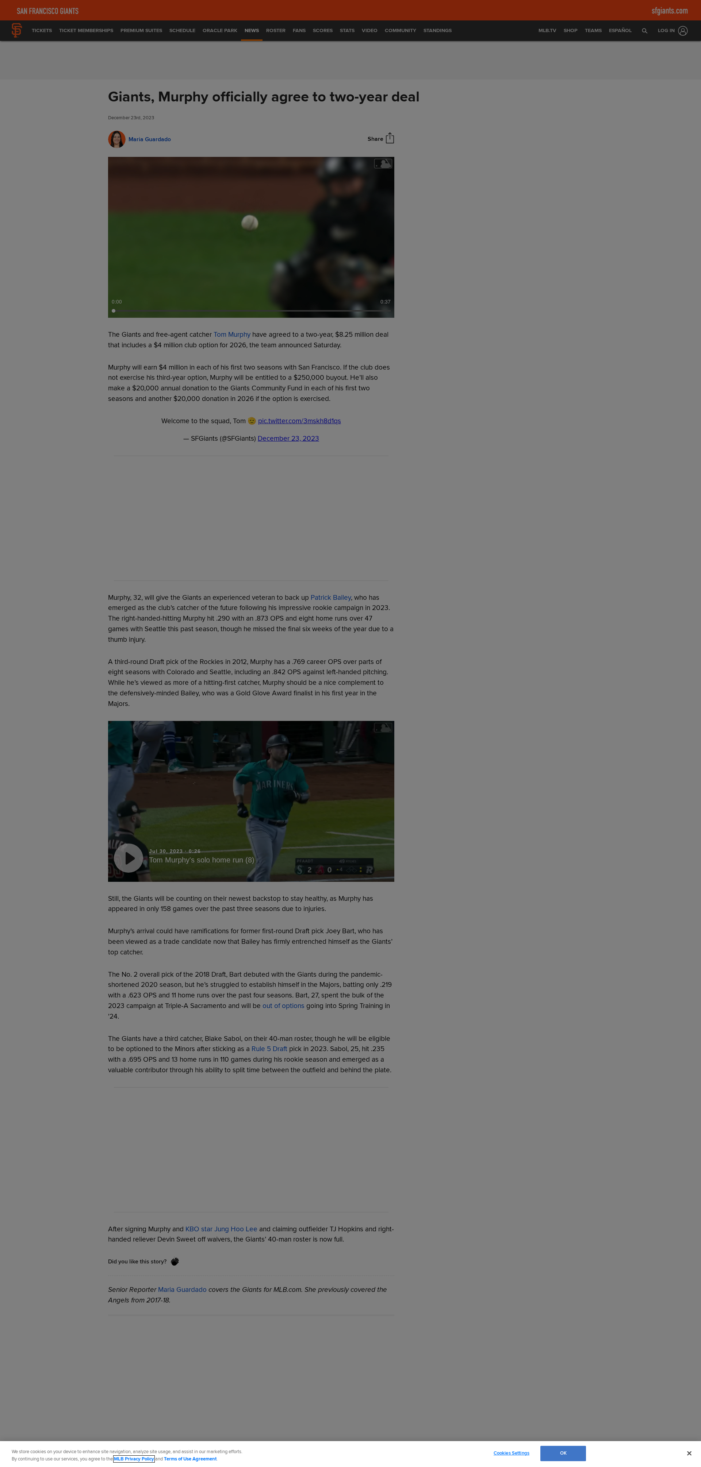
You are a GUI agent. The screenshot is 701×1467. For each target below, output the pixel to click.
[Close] (689, 1453)
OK (563, 1453)
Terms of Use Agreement (190, 1459)
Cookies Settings (511, 1453)
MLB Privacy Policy (134, 1459)
